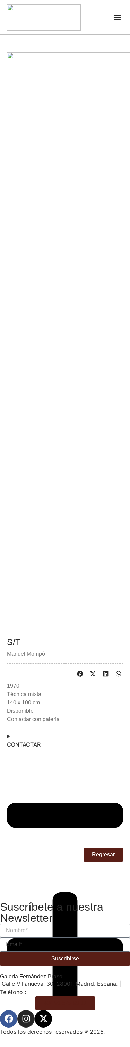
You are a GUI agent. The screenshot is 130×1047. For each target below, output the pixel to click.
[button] (117, 17)
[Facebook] (8, 1019)
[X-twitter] (43, 1019)
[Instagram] (26, 1019)
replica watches (52, 929)
